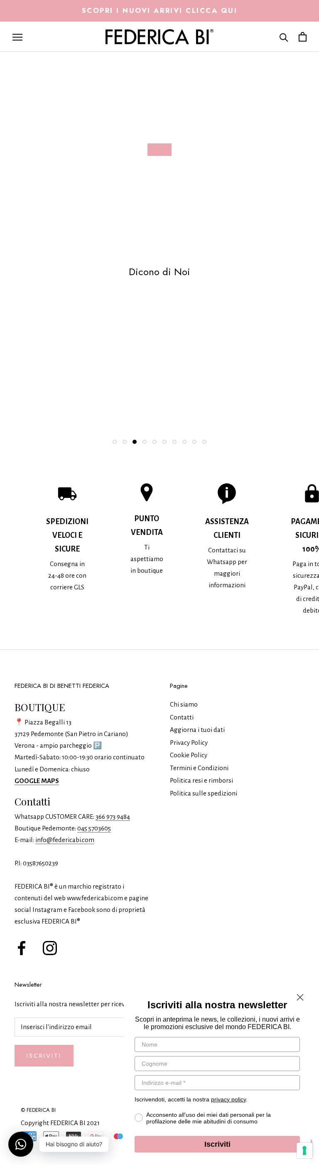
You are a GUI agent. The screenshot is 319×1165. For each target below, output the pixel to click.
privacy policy (228, 1099)
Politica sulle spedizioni (203, 793)
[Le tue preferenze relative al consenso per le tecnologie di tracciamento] (304, 1150)
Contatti (182, 717)
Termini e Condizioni (199, 767)
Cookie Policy (188, 755)
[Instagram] (50, 947)
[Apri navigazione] (17, 37)
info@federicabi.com (64, 839)
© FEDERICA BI (38, 1110)
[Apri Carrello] (303, 37)
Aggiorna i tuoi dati (197, 729)
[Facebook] (22, 947)
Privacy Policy (189, 742)
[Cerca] (284, 36)
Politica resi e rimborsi (201, 780)
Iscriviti (44, 1055)
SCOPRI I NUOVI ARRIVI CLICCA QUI (160, 10)
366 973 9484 (113, 816)
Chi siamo (184, 704)
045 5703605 (94, 828)
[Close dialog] (300, 997)
